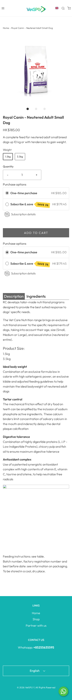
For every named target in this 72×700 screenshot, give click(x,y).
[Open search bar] (63, 8)
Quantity (8, 166)
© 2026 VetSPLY (25, 687)
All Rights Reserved (45, 687)
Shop (36, 619)
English (35, 671)
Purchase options (14, 184)
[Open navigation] (3, 8)
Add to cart (36, 233)
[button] (36, 69)
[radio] (7, 193)
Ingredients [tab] (36, 296)
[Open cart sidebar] (69, 8)
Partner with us (36, 625)
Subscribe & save (29, 204)
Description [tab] (14, 296)
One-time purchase (23, 193)
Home (6, 28)
